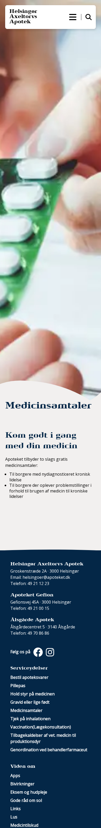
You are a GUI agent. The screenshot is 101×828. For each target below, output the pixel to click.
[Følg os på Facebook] (37, 652)
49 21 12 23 (38, 583)
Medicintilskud (24, 825)
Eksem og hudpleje (28, 792)
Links (15, 808)
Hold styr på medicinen (32, 694)
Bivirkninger (22, 784)
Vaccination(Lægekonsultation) (40, 727)
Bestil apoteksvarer (29, 677)
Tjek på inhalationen (30, 718)
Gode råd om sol (26, 800)
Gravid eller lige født (29, 702)
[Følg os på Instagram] (49, 652)
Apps (15, 775)
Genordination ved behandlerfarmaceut (48, 750)
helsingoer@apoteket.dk (46, 577)
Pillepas (17, 685)
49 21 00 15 (38, 608)
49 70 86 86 (38, 633)
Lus (13, 817)
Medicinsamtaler (26, 710)
